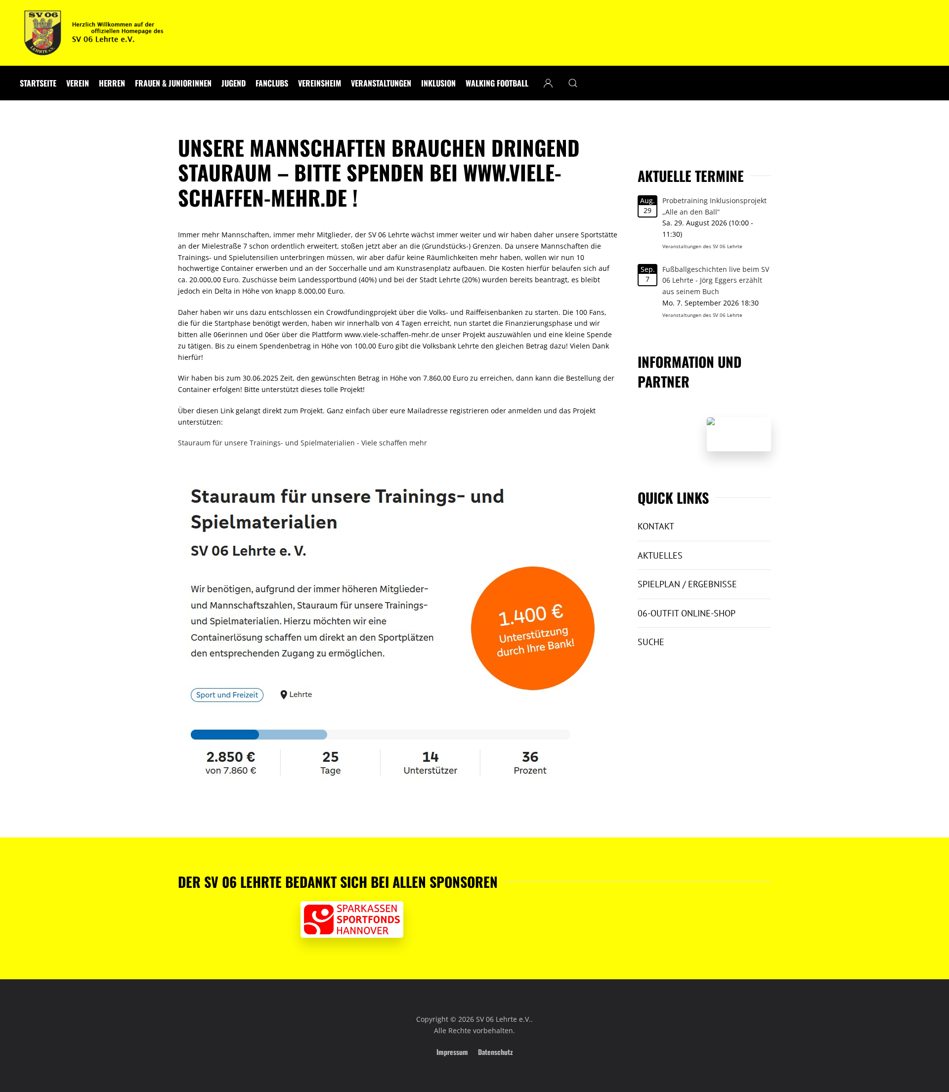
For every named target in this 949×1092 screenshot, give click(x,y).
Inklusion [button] (438, 83)
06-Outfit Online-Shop (686, 613)
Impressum (452, 1052)
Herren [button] (112, 83)
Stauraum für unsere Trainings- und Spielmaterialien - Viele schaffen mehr (302, 442)
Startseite (38, 83)
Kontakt (656, 526)
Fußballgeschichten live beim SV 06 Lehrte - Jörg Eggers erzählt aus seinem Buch (715, 280)
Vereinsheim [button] (319, 83)
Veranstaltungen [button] (381, 83)
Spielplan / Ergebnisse (687, 584)
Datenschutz (495, 1052)
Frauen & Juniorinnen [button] (173, 83)
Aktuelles (660, 555)
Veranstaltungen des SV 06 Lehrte (702, 246)
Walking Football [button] (497, 83)
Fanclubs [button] (272, 83)
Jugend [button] (233, 83)
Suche (651, 642)
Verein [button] (77, 83)
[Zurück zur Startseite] (94, 33)
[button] (573, 83)
